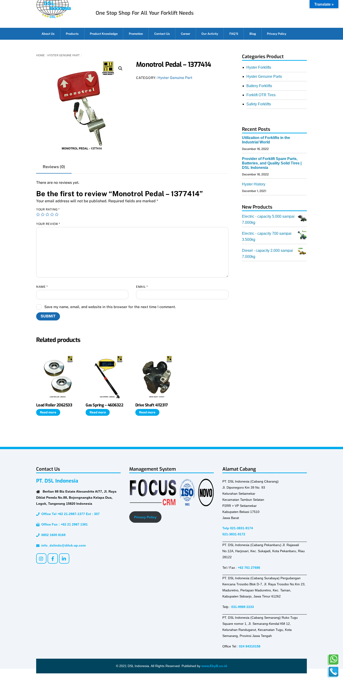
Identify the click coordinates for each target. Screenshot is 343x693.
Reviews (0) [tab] (54, 166)
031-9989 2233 (242, 607)
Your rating (48, 209)
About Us (48, 34)
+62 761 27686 (249, 567)
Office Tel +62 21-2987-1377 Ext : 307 (69, 514)
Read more (48, 412)
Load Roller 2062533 (54, 405)
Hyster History (253, 184)
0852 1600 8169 (52, 535)
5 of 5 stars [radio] (57, 214)
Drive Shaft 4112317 (151, 405)
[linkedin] (64, 558)
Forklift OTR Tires (261, 95)
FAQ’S (233, 34)
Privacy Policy (276, 34)
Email (142, 286)
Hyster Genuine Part (63, 55)
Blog (252, 34)
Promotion (136, 34)
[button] (120, 68)
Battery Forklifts (259, 86)
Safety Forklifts (258, 104)
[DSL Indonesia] (53, 16)
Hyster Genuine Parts (264, 76)
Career (185, 34)
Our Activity (209, 34)
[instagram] (41, 558)
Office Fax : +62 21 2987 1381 (63, 524)
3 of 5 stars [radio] (47, 214)
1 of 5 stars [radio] (38, 214)
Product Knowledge (104, 34)
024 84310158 (249, 646)
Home (40, 55)
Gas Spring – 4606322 (104, 405)
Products (72, 34)
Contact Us (162, 34)
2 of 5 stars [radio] (43, 214)
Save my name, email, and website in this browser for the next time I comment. (110, 307)
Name (42, 286)
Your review (48, 224)
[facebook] (53, 558)
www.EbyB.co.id (214, 666)
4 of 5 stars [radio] (52, 214)
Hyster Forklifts (258, 67)
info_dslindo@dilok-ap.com (62, 545)
